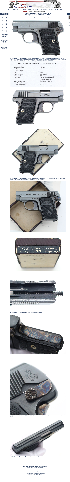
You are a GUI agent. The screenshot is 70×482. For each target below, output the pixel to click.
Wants (27, 466)
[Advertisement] (4, 66)
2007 (2, 27)
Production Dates (4, 39)
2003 (2, 21)
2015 (6, 21)
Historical (29, 9)
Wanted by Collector (16, 9)
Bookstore (24, 9)
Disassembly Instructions (4, 36)
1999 (2, 16)
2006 (2, 26)
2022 (6, 31)
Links (61, 9)
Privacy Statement (39, 474)
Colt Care (56, 9)
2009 (2, 30)
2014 (6, 20)
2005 (2, 24)
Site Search (51, 9)
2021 (6, 30)
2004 (2, 23)
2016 (6, 23)
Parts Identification (4, 37)
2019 (6, 27)
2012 (6, 17)
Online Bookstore (34, 467)
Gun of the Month (32, 466)
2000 (2, 17)
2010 (2, 31)
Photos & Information (4, 34)
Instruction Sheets (43, 9)
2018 (6, 26)
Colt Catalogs (35, 9)
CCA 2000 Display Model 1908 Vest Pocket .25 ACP (4, 48)
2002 (2, 20)
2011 (6, 16)
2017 (6, 24)
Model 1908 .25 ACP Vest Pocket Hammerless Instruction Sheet (4, 41)
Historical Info (37, 466)
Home (9, 9)
